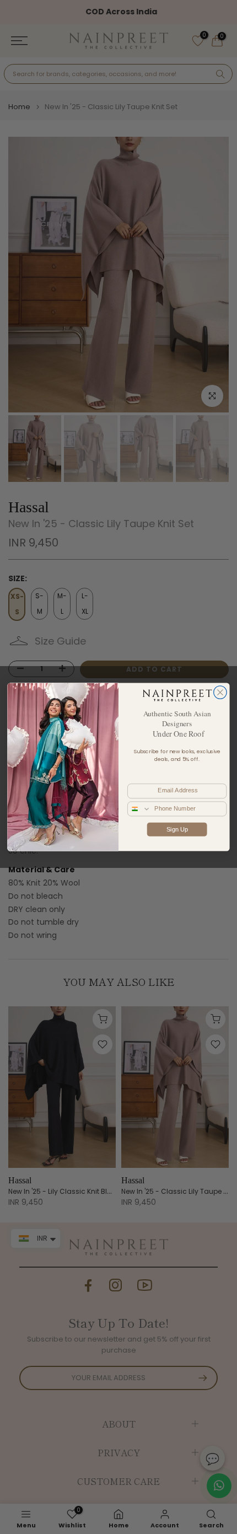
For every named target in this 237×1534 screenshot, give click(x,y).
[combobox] (139, 809)
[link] (177, 695)
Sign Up (177, 829)
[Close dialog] (220, 692)
